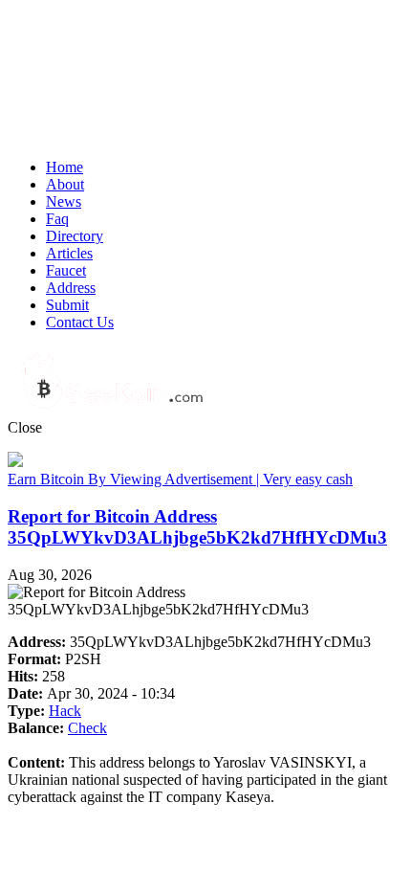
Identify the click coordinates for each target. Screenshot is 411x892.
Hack (65, 710)
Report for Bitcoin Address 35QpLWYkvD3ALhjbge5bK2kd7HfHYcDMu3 (197, 526)
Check (87, 728)
